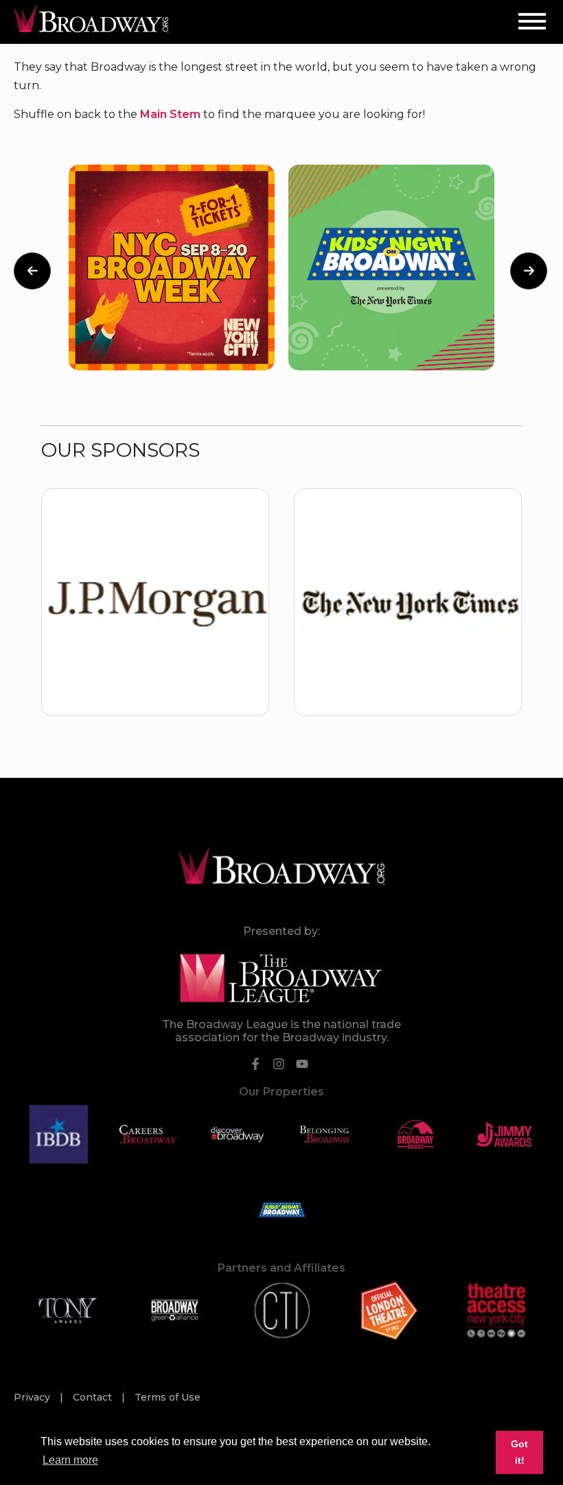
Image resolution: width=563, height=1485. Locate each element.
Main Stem (170, 114)
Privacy (33, 1397)
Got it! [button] (519, 1452)
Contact (94, 1397)
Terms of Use (167, 1397)
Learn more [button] (70, 1460)
